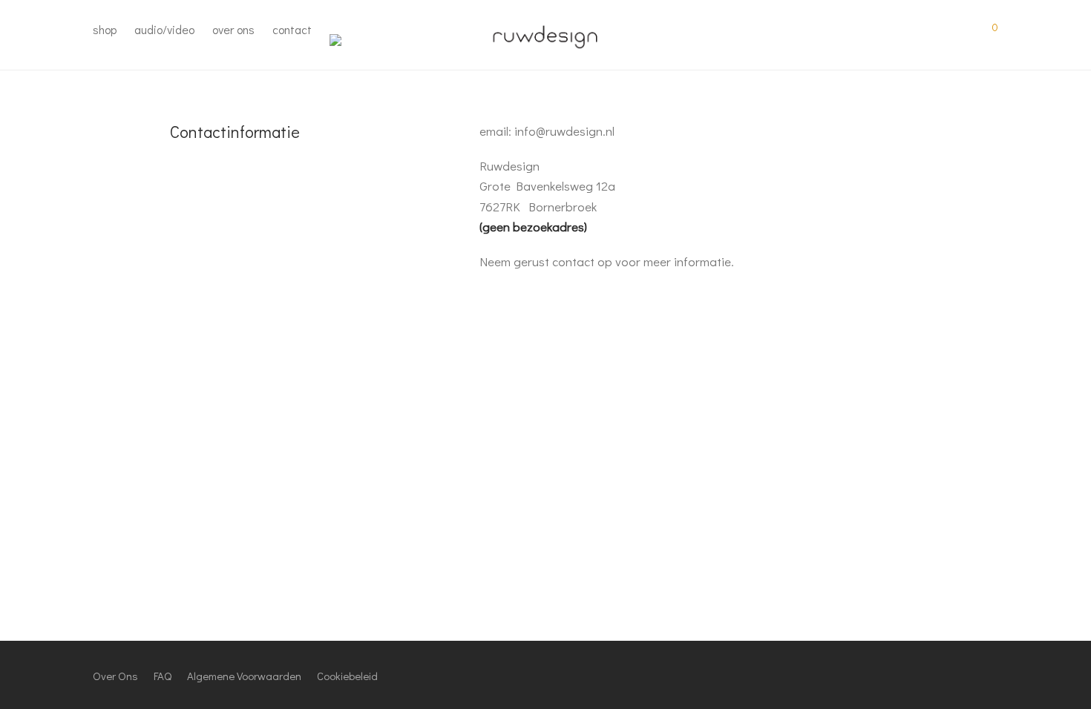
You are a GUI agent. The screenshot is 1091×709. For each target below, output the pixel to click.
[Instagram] (944, 674)
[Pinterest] (968, 674)
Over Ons (115, 675)
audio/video (164, 29)
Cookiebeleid (347, 675)
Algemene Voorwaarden (244, 675)
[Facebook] (919, 674)
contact (292, 29)
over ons (233, 29)
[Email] (993, 674)
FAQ (162, 675)
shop (105, 29)
